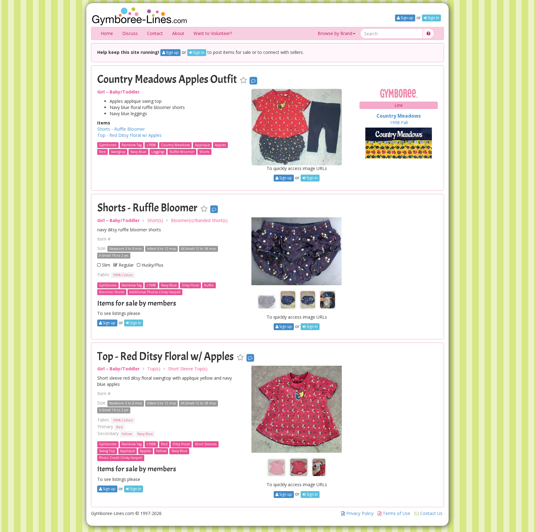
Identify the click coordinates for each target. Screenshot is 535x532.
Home (107, 33)
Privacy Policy (359, 513)
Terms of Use (395, 513)
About (178, 33)
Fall (404, 122)
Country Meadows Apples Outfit (167, 79)
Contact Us (430, 513)
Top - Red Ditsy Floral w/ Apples (129, 135)
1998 (395, 122)
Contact (155, 33)
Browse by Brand (335, 33)
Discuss (130, 33)
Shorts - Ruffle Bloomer (121, 129)
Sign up (406, 17)
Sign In (433, 17)
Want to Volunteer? (213, 33)
